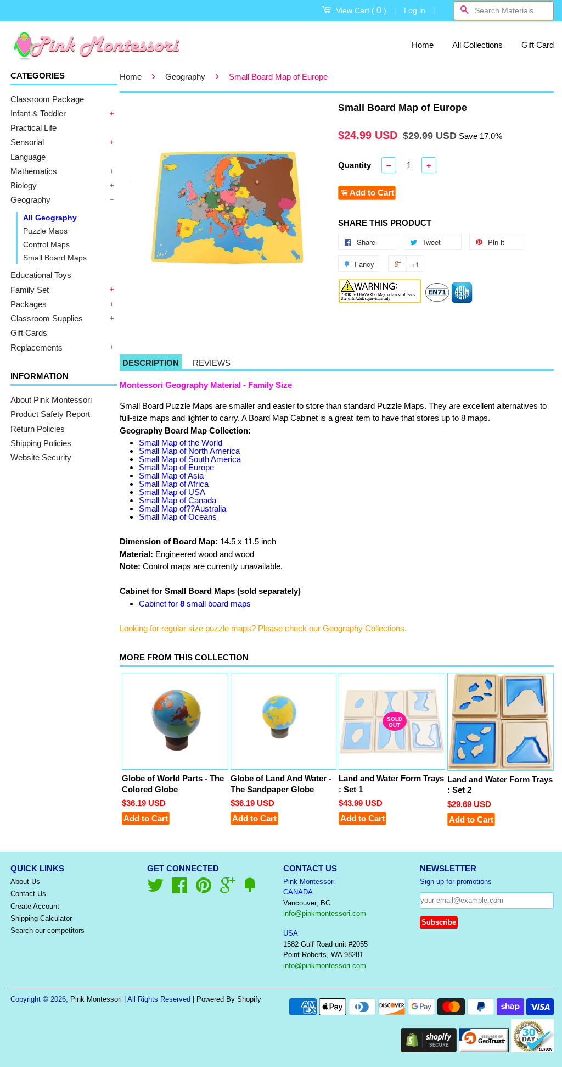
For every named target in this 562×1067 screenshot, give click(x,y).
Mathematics (33, 171)
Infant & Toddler (38, 113)
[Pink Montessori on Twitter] (155, 889)
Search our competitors (47, 930)
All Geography (50, 217)
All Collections (477, 44)
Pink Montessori (96, 999)
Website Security (40, 457)
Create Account (34, 906)
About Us (25, 881)
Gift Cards (28, 332)
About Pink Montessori (51, 399)
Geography (30, 199)
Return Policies (37, 429)
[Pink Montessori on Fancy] (250, 889)
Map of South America (190, 459)
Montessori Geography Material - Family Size (206, 385)
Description (150, 363)
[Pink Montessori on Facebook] (179, 889)
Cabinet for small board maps (195, 603)
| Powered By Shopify (227, 999)
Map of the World (180, 442)
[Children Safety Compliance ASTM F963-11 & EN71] (449, 300)
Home (423, 44)
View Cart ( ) (361, 10)
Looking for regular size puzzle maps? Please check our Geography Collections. (263, 628)
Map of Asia (171, 475)
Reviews (212, 363)
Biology (23, 185)
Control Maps (46, 244)
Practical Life (33, 127)
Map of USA (172, 492)
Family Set (29, 289)
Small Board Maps (55, 257)
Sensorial (27, 142)
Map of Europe (176, 467)
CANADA (298, 892)
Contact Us (28, 894)
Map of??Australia (182, 508)
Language (28, 157)
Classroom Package (47, 99)
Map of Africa (174, 483)
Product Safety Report (50, 414)
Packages (28, 304)
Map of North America (189, 450)
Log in (414, 10)
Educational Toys (40, 275)
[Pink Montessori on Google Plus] (228, 889)
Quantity (354, 165)
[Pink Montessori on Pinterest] (203, 889)
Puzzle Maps (45, 230)
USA (290, 933)
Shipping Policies (40, 443)
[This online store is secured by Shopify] (429, 1049)
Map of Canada (177, 500)
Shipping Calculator (41, 918)
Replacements (36, 347)
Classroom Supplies (46, 318)
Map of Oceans (178, 516)
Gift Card (537, 44)
